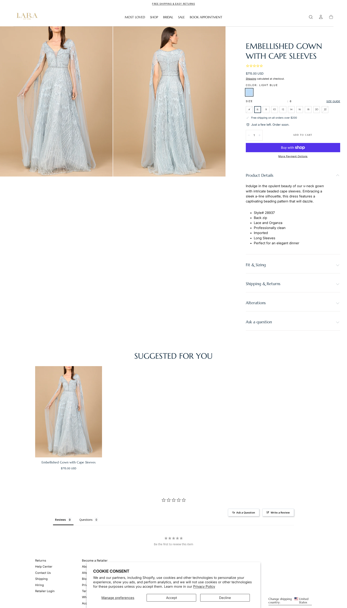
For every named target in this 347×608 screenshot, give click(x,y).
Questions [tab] (86, 520)
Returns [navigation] (40, 560)
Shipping (251, 78)
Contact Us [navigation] (43, 572)
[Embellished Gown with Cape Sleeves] (68, 411)
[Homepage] (26, 17)
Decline (225, 598)
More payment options (292, 156)
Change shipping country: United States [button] (288, 600)
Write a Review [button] (280, 512)
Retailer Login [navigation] (45, 591)
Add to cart (302, 135)
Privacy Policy (204, 586)
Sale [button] (181, 17)
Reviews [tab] (60, 520)
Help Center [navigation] (43, 566)
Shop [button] (154, 17)
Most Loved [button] (135, 17)
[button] (310, 17)
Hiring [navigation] (39, 585)
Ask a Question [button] (245, 512)
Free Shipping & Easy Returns (173, 3)
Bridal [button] (168, 17)
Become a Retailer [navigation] (95, 560)
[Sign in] (320, 17)
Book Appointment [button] (206, 17)
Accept (171, 598)
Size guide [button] (333, 101)
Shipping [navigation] (41, 579)
